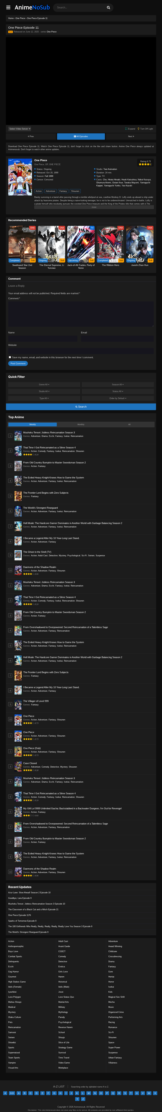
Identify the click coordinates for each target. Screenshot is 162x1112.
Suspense (100, 555)
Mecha (111, 1002)
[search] (108, 7)
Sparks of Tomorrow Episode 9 (22, 921)
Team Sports (14, 1057)
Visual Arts (13, 1068)
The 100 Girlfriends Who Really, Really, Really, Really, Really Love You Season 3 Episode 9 (50, 926)
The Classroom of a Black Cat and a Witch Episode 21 (33, 909)
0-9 (12, 1093)
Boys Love (13, 951)
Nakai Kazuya (144, 179)
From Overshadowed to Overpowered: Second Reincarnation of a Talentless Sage (65, 627)
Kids (110, 992)
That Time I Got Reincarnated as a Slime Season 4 (49, 447)
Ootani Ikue (117, 182)
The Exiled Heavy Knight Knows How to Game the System (53, 477)
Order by (117, 398)
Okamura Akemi (103, 182)
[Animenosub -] (32, 10)
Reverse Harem (65, 1027)
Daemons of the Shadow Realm (39, 567)
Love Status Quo (66, 997)
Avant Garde (64, 946)
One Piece (51, 32)
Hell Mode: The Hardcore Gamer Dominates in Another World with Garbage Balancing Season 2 (72, 523)
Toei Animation (110, 169)
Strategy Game (65, 1047)
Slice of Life (63, 1042)
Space (111, 1042)
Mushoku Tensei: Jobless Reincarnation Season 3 (49, 432)
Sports (11, 1047)
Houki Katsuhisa (129, 179)
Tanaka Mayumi (131, 182)
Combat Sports (15, 956)
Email (84, 332)
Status (116, 391)
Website (12, 345)
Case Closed (30, 763)
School (61, 1032)
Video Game (64, 1063)
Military (61, 1007)
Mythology (63, 1012)
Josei (60, 992)
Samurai (12, 1032)
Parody (61, 1017)
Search (82, 406)
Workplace (63, 1068)
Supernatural (14, 1052)
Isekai (66, 436)
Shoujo (61, 1037)
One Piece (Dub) (32, 748)
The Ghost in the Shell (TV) (37, 552)
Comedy (42, 451)
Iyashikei (12, 992)
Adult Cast (43, 555)
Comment (14, 298)
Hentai (111, 977)
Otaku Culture (14, 1017)
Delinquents (13, 961)
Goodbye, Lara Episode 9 (19, 898)
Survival (62, 1052)
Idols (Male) (63, 987)
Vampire (12, 1063)
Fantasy (63, 191)
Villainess (112, 1063)
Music (111, 1007)
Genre (43, 384)
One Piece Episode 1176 (19, 915)
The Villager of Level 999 (36, 701)
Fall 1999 (49, 176)
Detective (53, 555)
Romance (112, 1027)
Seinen (91, 555)
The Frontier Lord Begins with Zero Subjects (46, 492)
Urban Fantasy (115, 1057)
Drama (45, 436)
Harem (61, 977)
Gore (110, 971)
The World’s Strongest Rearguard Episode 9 (28, 932)
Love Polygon (14, 997)
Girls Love (63, 971)
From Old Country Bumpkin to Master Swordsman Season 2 (54, 462)
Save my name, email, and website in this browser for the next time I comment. (52, 357)
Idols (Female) (14, 987)
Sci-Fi (84, 555)
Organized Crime (116, 1012)
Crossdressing (115, 956)
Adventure (50, 191)
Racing (111, 1022)
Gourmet (12, 977)
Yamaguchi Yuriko (112, 185)
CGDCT (61, 951)
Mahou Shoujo (14, 1002)
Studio (43, 391)
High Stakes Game (17, 982)
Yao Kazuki (127, 185)
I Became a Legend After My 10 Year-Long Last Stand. (51, 538)
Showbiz (12, 1042)
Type (43, 398)
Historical (62, 982)
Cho (105, 179)
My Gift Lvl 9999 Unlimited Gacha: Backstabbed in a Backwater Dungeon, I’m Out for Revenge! (72, 808)
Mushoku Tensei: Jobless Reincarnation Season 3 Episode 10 (36, 904)
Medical (11, 1007)
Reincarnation (77, 436)
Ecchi (51, 436)
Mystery (62, 555)
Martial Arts (63, 1002)
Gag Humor (13, 971)
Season (117, 384)
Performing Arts (115, 1017)
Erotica (61, 966)
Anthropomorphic (16, 946)
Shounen (75, 191)
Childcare (112, 951)
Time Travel (63, 1057)
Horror (111, 982)
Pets (10, 1022)
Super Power (114, 1047)
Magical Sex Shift (116, 997)
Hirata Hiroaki (114, 179)
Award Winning (115, 946)
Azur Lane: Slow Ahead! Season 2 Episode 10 (29, 892)
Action (39, 191)
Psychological (73, 555)
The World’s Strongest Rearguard (40, 507)
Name (11, 332)
